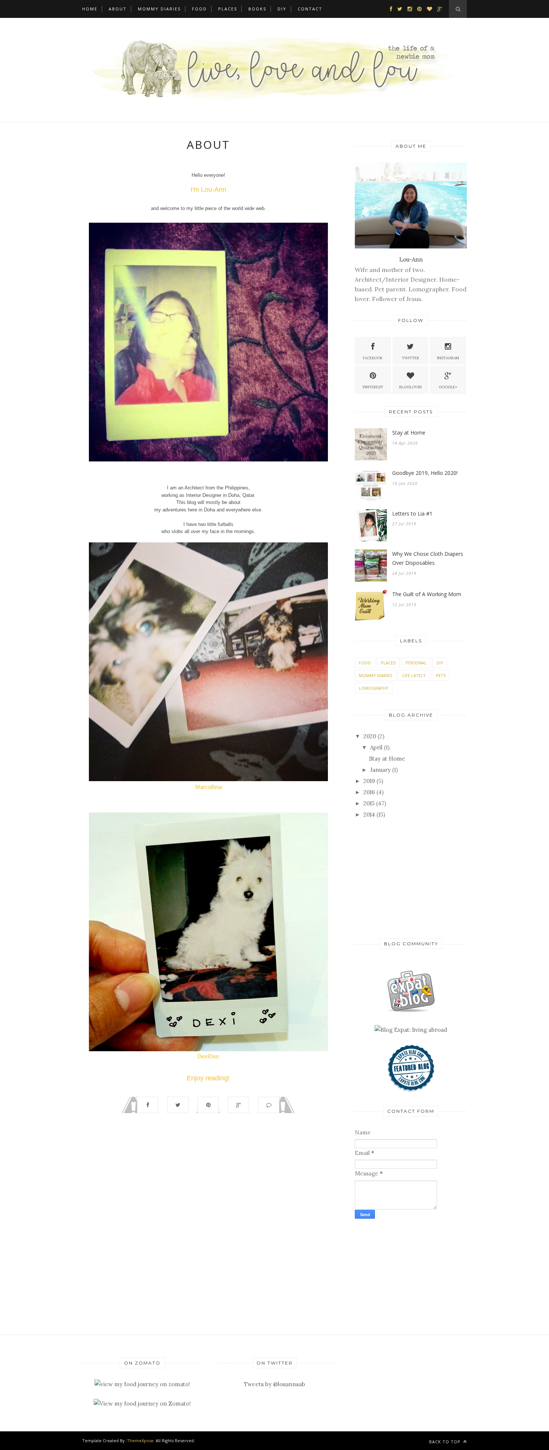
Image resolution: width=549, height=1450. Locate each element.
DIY (281, 9)
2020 (369, 736)
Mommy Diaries (159, 9)
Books (257, 9)
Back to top (445, 1441)
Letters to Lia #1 (412, 513)
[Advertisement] (401, 877)
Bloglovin (410, 387)
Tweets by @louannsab (274, 1384)
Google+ (448, 387)
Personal (416, 663)
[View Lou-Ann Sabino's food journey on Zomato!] (142, 1403)
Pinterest (373, 387)
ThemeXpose (140, 1440)
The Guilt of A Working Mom (426, 594)
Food (199, 9)
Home (89, 9)
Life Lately (414, 675)
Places (227, 9)
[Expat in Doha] (411, 1010)
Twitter (410, 358)
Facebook (373, 358)
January (380, 769)
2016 (369, 792)
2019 (369, 780)
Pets (441, 675)
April (376, 747)
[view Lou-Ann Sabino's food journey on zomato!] (142, 1384)
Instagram (448, 358)
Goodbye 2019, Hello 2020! (425, 472)
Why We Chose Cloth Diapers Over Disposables (427, 558)
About (118, 9)
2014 (369, 814)
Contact (310, 9)
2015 (369, 803)
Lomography (373, 688)
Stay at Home (408, 432)
